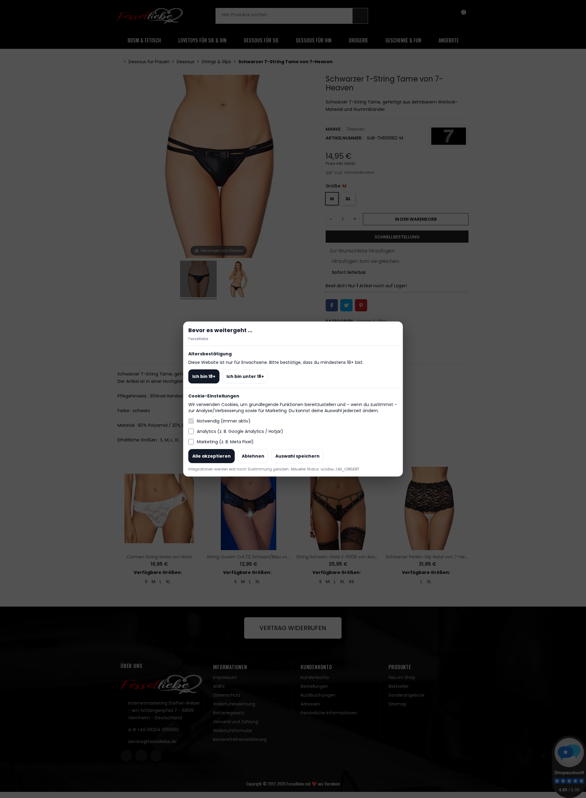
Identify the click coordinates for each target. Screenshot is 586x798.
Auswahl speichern (297, 456)
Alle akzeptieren (211, 456)
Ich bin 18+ (203, 376)
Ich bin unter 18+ (245, 376)
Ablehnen (253, 456)
